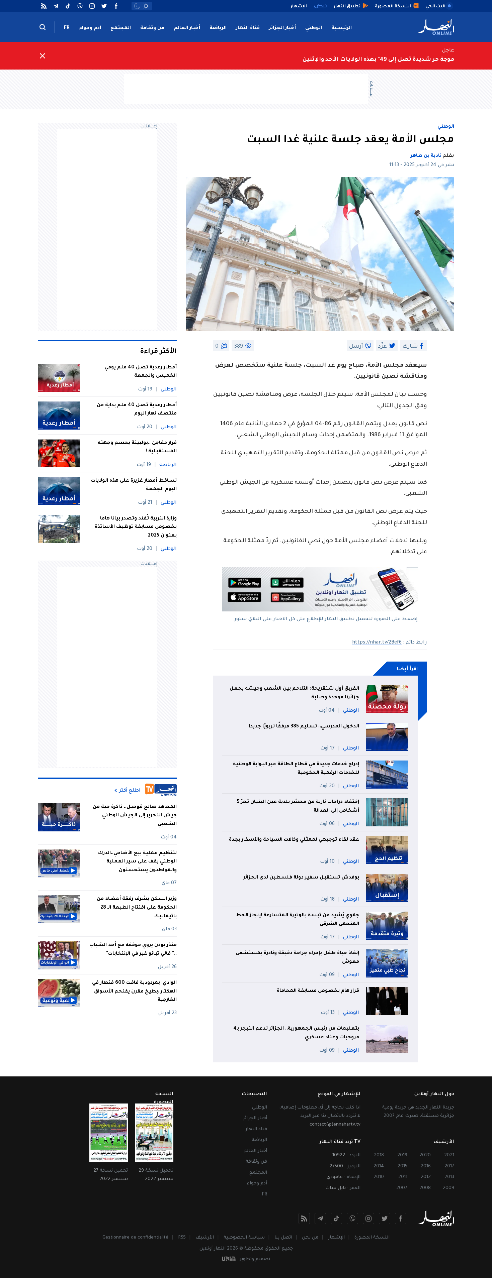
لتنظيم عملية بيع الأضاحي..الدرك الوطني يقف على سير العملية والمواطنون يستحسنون (137, 862)
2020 (425, 1155)
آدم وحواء (90, 28)
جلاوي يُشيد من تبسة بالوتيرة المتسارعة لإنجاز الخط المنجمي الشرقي (297, 920)
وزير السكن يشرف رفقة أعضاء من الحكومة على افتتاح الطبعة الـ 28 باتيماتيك (137, 908)
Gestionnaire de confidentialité (135, 1237)
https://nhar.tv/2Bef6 (377, 643)
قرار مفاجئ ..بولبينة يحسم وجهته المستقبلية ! (137, 448)
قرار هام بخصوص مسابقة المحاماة (318, 991)
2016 (426, 1166)
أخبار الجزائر (282, 28)
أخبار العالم (187, 28)
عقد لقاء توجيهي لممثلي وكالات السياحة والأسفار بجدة (294, 840)
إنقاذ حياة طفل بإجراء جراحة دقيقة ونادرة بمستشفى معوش (297, 958)
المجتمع (120, 28)
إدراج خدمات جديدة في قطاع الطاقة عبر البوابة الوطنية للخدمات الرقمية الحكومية (296, 769)
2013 (449, 1177)
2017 (449, 1166)
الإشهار (336, 1237)
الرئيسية (341, 28)
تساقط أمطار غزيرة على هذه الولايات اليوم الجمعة (134, 485)
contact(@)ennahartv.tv (335, 1124)
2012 (426, 1177)
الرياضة (218, 28)
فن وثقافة (152, 28)
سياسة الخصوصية (244, 1237)
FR (67, 28)
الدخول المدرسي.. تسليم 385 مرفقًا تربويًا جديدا (304, 726)
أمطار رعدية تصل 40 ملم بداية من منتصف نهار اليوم (137, 410)
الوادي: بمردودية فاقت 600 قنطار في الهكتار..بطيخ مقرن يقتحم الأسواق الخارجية (134, 991)
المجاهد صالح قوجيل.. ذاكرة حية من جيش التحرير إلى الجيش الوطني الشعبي (135, 816)
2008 (425, 1188)
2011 (402, 1177)
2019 (402, 1155)
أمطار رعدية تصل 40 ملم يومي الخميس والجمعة (140, 372)
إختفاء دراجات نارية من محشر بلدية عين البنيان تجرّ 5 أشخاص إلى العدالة (298, 807)
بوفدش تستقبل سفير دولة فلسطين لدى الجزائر (301, 878)
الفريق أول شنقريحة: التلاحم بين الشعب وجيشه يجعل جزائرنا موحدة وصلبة (294, 693)
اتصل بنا (283, 1237)
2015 (402, 1166)
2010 (379, 1177)
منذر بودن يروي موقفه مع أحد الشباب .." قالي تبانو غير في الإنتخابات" (133, 950)
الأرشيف (204, 1237)
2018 (379, 1155)
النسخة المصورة (372, 1237)
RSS (182, 1237)
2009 (448, 1188)
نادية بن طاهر (426, 156)
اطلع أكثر (130, 790)
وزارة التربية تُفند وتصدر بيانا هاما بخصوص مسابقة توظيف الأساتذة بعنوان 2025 (136, 527)
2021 (449, 1155)
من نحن (310, 1237)
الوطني (313, 28)
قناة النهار (248, 28)
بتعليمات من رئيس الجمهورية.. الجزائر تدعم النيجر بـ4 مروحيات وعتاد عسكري (296, 1033)
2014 (379, 1166)
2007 (401, 1188)
